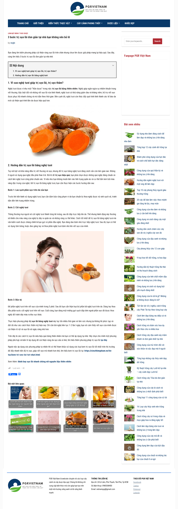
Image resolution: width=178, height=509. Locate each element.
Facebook (137, 482)
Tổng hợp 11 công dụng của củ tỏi (152, 397)
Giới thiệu (38, 23)
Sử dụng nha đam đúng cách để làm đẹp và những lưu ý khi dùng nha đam (144, 137)
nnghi (13, 43)
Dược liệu (112, 23)
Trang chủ (23, 23)
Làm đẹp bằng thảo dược (18, 33)
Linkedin (136, 493)
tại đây (104, 340)
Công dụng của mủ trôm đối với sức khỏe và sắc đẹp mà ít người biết (144, 349)
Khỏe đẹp (129, 23)
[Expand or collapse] (113, 65)
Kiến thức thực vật (59, 23)
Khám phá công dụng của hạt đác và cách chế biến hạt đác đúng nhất (145, 161)
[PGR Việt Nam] (88, 9)
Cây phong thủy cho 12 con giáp (151, 248)
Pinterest (136, 489)
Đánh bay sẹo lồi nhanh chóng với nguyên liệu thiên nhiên (44, 361)
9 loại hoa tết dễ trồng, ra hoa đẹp (151, 257)
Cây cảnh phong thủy (88, 23)
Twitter (136, 486)
